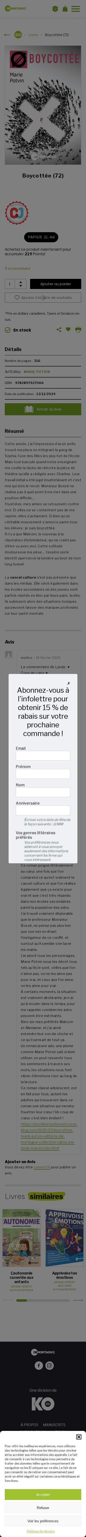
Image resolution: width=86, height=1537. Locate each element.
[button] (78, 1437)
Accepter (43, 1494)
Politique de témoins (41, 1531)
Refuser (43, 1508)
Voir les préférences (43, 1521)
